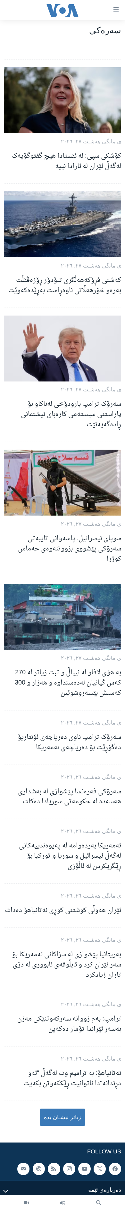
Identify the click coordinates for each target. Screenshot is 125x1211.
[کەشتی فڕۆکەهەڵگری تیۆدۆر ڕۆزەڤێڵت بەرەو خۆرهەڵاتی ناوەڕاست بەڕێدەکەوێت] (62, 224)
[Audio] (62, 1203)
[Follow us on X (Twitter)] (100, 1169)
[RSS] (54, 1169)
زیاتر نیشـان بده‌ (62, 1117)
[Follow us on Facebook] (115, 1169)
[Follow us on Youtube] (84, 1169)
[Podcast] (39, 1169)
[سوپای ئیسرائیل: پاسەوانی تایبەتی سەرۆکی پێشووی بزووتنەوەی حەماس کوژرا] (62, 483)
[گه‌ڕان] (98, 1203)
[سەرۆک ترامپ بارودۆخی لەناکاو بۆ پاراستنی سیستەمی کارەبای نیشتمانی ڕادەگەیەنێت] (62, 348)
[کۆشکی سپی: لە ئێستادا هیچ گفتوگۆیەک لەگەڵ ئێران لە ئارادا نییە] (62, 100)
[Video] (26, 1203)
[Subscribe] (23, 1169)
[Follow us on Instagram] (69, 1169)
